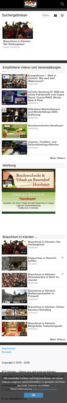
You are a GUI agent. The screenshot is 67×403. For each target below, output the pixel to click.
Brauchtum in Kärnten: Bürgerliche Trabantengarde (45, 324)
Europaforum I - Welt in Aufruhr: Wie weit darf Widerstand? (42, 78)
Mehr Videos (57, 158)
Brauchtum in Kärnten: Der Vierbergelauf (17, 42)
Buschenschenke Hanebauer (45, 125)
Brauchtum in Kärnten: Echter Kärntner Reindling (46, 308)
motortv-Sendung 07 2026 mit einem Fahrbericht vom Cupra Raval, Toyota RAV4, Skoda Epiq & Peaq (46, 96)
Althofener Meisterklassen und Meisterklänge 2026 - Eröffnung (44, 112)
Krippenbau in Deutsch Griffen (42, 259)
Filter (46, 15)
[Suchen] (62, 4)
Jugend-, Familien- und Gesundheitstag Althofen (43, 143)
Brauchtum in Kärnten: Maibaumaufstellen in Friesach (42, 293)
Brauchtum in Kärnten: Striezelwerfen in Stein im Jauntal (43, 277)
